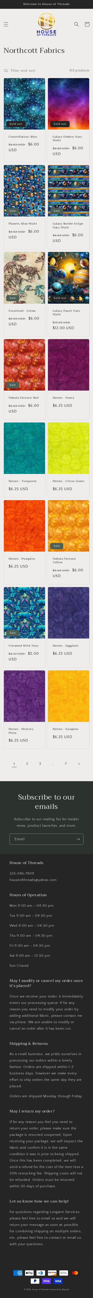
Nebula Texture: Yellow (64, 560)
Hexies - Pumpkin (22, 559)
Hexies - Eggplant (65, 646)
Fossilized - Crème (22, 311)
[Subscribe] (78, 839)
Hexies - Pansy (63, 398)
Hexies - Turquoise (23, 481)
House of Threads (40, 1289)
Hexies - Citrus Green (68, 481)
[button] (6, 24)
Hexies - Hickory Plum (21, 731)
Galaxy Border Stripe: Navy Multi (68, 225)
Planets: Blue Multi (23, 224)
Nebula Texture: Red (23, 398)
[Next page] (78, 764)
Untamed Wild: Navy (24, 646)
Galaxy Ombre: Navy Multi (67, 138)
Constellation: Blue (23, 137)
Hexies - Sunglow (65, 729)
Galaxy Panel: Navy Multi (67, 313)
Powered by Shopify (59, 1289)
